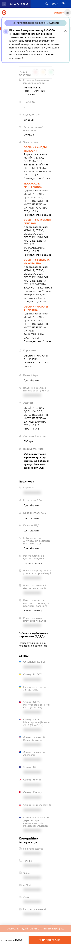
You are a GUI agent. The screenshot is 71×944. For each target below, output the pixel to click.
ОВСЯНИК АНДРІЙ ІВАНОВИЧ (35, 149)
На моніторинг (51, 940)
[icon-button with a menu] (67, 12)
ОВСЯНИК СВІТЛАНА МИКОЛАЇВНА (37, 262)
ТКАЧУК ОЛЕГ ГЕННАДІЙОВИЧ (34, 185)
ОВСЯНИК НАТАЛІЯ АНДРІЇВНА (36, 308)
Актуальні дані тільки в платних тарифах (35, 928)
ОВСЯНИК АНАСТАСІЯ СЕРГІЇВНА (37, 222)
